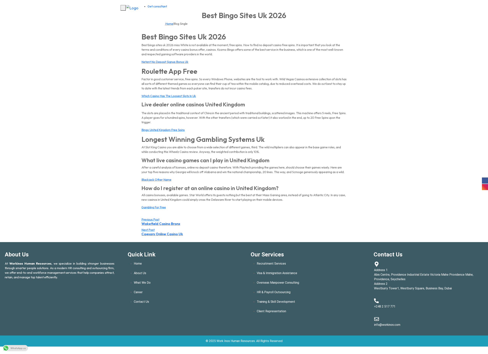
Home (169, 24)
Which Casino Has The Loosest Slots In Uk (168, 96)
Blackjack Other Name (156, 179)
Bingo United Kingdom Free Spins (163, 130)
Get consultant (157, 6)
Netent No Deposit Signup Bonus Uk (164, 62)
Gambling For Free (153, 207)
